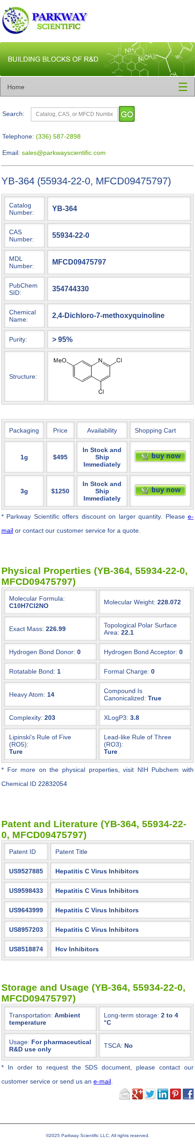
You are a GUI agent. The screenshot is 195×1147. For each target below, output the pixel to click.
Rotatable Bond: (32, 671)
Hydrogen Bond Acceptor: (140, 651)
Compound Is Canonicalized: (125, 694)
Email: (11, 152)
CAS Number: (21, 235)
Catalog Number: (21, 209)
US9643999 (26, 910)
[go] (127, 114)
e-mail (102, 1081)
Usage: (50, 1045)
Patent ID (22, 851)
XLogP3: (116, 717)
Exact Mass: (26, 628)
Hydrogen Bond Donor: (42, 651)
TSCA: (118, 1045)
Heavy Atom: (27, 694)
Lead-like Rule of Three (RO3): (137, 740)
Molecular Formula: (37, 598)
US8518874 (26, 949)
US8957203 (26, 929)
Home (15, 87)
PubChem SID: (23, 289)
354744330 (70, 288)
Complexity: (26, 717)
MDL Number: (21, 262)
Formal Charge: (126, 671)
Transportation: (44, 1019)
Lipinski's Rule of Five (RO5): (40, 740)
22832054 (52, 783)
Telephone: (18, 136)
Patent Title (71, 851)
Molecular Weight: (130, 602)
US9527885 (26, 871)
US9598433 (26, 890)
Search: (13, 113)
